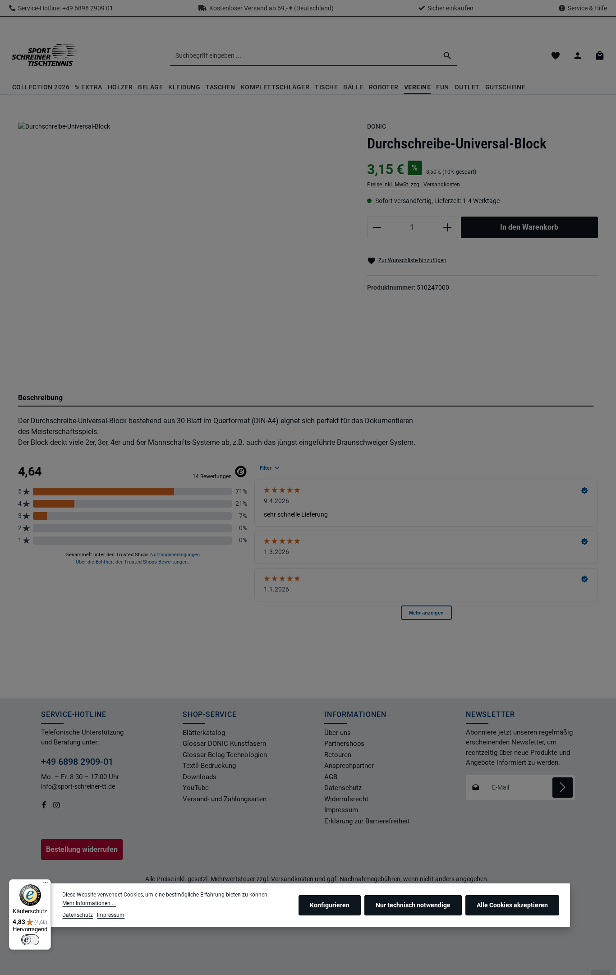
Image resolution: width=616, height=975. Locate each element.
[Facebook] (44, 806)
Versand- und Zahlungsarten (225, 799)
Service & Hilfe (587, 8)
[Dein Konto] (577, 56)
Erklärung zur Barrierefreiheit (367, 821)
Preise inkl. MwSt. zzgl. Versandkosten (413, 184)
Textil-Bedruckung (209, 766)
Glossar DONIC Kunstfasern (224, 743)
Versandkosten (292, 879)
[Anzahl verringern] (376, 227)
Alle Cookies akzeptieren (512, 904)
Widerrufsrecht (346, 799)
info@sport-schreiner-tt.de (78, 786)
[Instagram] (56, 806)
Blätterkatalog (204, 733)
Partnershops (344, 743)
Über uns (337, 733)
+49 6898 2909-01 (77, 761)
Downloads (199, 777)
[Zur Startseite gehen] (44, 55)
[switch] (30, 939)
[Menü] (45, 884)
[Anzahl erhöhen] (447, 227)
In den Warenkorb (529, 227)
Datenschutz (343, 788)
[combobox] (304, 55)
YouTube (196, 788)
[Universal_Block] (183, 239)
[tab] (305, 398)
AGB (330, 777)
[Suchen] (447, 55)
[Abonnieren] (562, 787)
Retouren (337, 755)
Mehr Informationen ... (89, 903)
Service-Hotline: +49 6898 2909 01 (64, 8)
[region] (183, 247)
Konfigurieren (329, 904)
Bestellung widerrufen (82, 849)
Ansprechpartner (349, 766)
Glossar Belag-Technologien (225, 755)
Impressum (341, 810)
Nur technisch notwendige (413, 904)
